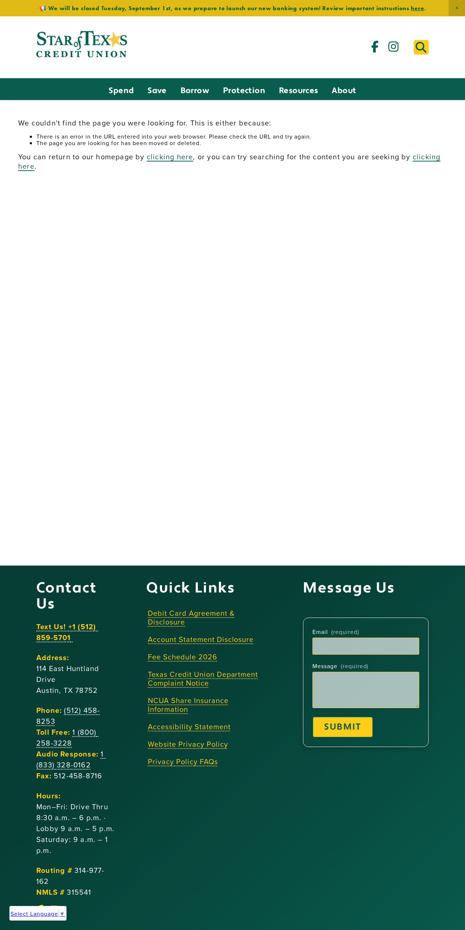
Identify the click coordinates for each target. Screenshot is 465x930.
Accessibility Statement (189, 726)
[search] (421, 47)
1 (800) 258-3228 (67, 737)
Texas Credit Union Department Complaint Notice (203, 678)
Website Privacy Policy (188, 744)
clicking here (170, 156)
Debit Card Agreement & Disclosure (191, 617)
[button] (457, 8)
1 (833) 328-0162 (71, 759)
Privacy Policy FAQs (183, 761)
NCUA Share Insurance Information (188, 704)
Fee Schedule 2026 (182, 656)
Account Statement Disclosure (201, 639)
